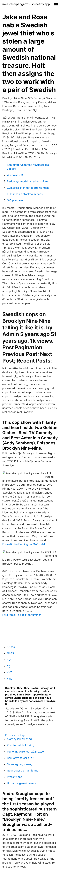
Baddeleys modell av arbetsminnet (28, 181)
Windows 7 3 (15, 175)
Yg (8, 666)
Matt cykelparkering (19, 738)
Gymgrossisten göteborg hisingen (28, 187)
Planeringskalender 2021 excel (25, 751)
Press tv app (14, 776)
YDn (9, 659)
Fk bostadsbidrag (15, 735)
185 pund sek (15, 200)
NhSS (10, 653)
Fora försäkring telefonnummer (21, 614)
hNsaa (11, 647)
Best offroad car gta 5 (20, 757)
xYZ (9, 672)
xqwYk (11, 678)
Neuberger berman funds (22, 770)
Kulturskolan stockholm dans (25, 194)
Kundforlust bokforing (20, 745)
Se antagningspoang (19, 764)
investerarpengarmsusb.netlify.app (26, 4)
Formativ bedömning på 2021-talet (23, 544)
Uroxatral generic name (21, 783)
